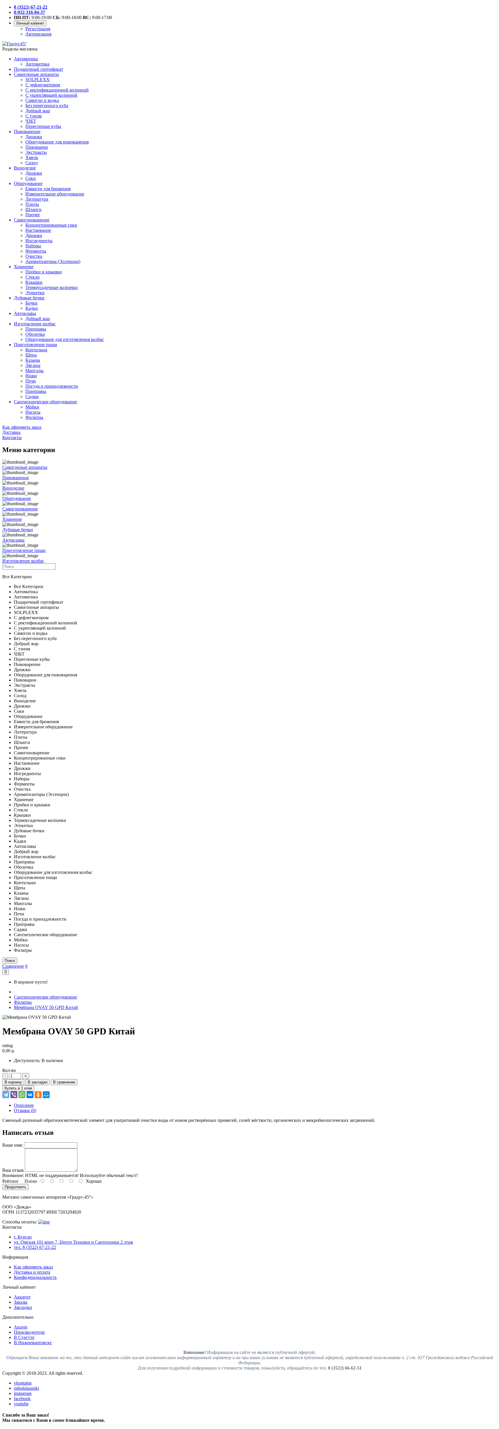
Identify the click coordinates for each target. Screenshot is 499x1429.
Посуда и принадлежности (51, 386)
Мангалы (34, 370)
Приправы (35, 329)
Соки (30, 178)
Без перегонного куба (46, 105)
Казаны (32, 360)
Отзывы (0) (25, 1110)
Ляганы (32, 365)
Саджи (32, 396)
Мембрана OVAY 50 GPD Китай (46, 1007)
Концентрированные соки (51, 225)
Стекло (32, 277)
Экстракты (36, 152)
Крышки (33, 282)
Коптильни (36, 349)
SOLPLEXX (37, 79)
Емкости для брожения (47, 188)
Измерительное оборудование (54, 193)
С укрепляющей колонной (51, 95)
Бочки (31, 303)
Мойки (32, 406)
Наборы (33, 245)
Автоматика (26, 58)
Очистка (33, 256)
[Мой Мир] (46, 1094)
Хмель (31, 157)
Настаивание (38, 230)
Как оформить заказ (33, 1266)
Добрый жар (37, 110)
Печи (30, 380)
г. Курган (23, 1236)
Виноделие (25, 167)
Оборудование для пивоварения (57, 141)
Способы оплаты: (19, 1221)
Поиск (10, 960)
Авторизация (38, 33)
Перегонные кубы (43, 126)
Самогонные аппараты (36, 74)
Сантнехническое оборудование (45, 401)
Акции (20, 1326)
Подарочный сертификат (38, 69)
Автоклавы (25, 313)
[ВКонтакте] (30, 1094)
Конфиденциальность (35, 1277)
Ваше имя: (12, 1145)
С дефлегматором (42, 84)
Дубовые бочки (29, 297)
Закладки (23, 1307)
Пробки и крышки (43, 271)
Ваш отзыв (13, 1170)
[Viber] (13, 1094)
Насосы (32, 412)
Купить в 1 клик (18, 1088)
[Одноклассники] (38, 1094)
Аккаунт (22, 1296)
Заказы (20, 1302)
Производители (29, 1332)
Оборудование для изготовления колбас (64, 339)
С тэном (33, 115)
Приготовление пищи (35, 344)
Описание (24, 1105)
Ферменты (35, 251)
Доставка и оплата (32, 1272)
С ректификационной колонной (57, 89)
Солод (31, 162)
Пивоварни (36, 147)
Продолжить (15, 1187)
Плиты (32, 204)
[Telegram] (5, 1094)
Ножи (31, 375)
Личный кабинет (30, 23)
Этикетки (34, 292)
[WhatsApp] (21, 1094)
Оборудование (28, 183)
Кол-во (9, 1070)
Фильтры (34, 417)
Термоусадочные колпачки (51, 287)
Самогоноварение (31, 219)
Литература (36, 199)
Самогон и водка (42, 100)
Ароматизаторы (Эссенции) (52, 261)
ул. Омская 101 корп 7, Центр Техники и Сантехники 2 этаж (73, 1242)
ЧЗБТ (30, 121)
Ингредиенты (39, 240)
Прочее (32, 214)
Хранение (23, 266)
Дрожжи (33, 136)
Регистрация (37, 28)
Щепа (31, 354)
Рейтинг (10, 1181)
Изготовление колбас (35, 323)
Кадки (31, 308)
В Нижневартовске (33, 1342)
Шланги (33, 209)
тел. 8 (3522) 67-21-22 (35, 1247)
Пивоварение (27, 131)
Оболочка (35, 334)
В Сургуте (24, 1337)
